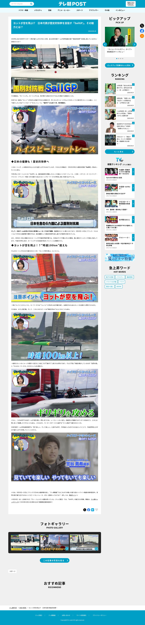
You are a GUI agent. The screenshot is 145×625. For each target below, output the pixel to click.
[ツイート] (84, 509)
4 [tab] (122, 58)
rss (142, 36)
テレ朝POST (72, 4)
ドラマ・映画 (23, 10)
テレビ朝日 (38, 615)
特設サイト (72, 495)
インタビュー (120, 10)
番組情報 (130, 277)
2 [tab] (118, 58)
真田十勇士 (109, 286)
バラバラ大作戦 (111, 282)
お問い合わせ (66, 615)
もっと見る (119, 151)
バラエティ (38, 10)
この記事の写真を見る (54, 560)
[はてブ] (92, 509)
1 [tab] (116, 58)
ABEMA (118, 286)
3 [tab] (120, 58)
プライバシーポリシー (99, 615)
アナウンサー (93, 10)
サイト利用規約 (81, 615)
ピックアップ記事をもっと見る (118, 65)
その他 (107, 10)
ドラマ (121, 282)
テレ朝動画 (52, 615)
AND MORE (22, 608)
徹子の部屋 (109, 277)
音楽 (49, 10)
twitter (142, 26)
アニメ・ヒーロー (64, 10)
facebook (142, 31)
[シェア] (88, 509)
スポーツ (79, 10)
